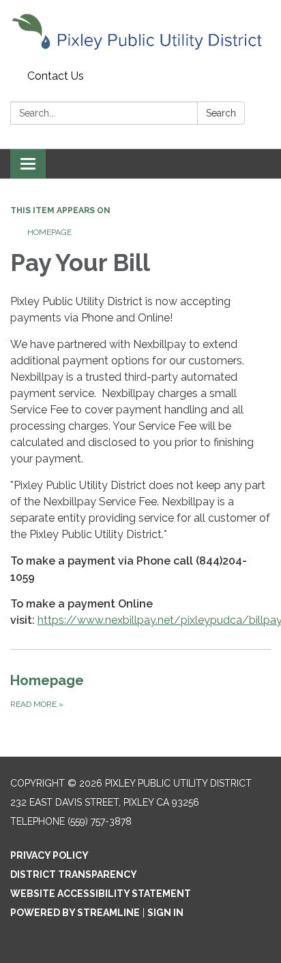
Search (221, 113)
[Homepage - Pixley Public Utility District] (140, 32)
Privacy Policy (49, 855)
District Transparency (73, 874)
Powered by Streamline (75, 912)
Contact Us (55, 75)
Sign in (165, 912)
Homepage (49, 232)
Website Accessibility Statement (100, 893)
